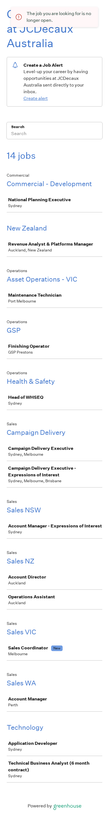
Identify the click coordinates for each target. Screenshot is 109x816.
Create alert (35, 98)
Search (17, 126)
